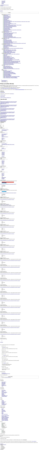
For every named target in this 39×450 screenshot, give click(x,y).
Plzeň (2, 413)
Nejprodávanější (4, 177)
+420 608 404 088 (2, 92)
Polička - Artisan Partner (5, 418)
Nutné (2, 445)
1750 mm (3, 154)
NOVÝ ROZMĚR (4, 143)
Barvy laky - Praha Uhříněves (5, 415)
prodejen (5, 355)
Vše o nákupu (3, 2)
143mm (3, 164)
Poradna (3, 391)
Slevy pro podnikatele (4, 392)
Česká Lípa (3, 138)
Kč (3, 125)
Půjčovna (3, 394)
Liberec (3, 412)
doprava (4, 347)
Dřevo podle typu (4, 14)
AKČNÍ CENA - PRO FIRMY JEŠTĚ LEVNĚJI (8, 144)
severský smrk (4, 148)
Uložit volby (2, 449)
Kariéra (3, 400)
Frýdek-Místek (4, 134)
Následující (1, 342)
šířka (1, 158)
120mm (3, 160)
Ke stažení (3, 403)
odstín (1, 171)
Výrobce (1, 127)
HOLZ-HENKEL (4, 130)
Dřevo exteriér (3, 38)
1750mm (3, 153)
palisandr (3, 174)
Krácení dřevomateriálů (4, 395)
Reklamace (3, 402)
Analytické (2, 446)
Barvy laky (3, 384)
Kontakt (3, 3)
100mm (3, 162)
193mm (3, 163)
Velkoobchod (3, 1)
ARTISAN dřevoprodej (5, 129)
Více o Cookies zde (34, 441)
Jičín (2, 139)
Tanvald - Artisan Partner (5, 419)
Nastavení (2, 444)
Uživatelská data (3, 447)
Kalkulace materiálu (4, 396)
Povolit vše (4, 444)
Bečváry (3, 408)
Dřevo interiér (3, 382)
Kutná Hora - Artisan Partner (5, 417)
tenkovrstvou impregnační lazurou (19, 89)
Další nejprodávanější (3, 121)
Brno (3, 135)
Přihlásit (10, 376)
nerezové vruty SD (6, 88)
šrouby (3, 88)
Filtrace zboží (2, 122)
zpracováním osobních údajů (8, 377)
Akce (2, 69)
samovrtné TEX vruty (14, 88)
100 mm (3, 161)
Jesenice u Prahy (4, 411)
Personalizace (2, 448)
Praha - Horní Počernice (5, 136)
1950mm (3, 152)
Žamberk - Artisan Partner (5, 420)
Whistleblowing (4, 404)
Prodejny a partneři (3, 407)
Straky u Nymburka (4, 416)
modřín (3, 175)
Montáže (3, 393)
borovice (3, 173)
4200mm (3, 156)
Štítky (1, 141)
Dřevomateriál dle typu (4, 80)
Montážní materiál (4, 53)
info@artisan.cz (12, 93)
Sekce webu (2, 380)
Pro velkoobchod (4, 401)
